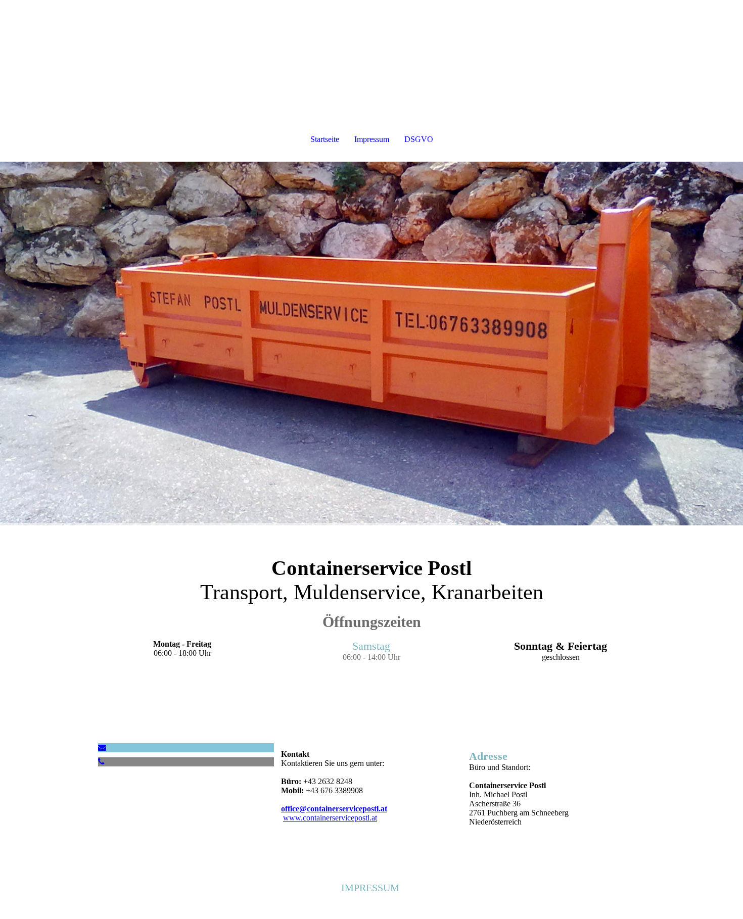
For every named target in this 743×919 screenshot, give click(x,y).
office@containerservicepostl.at (334, 808)
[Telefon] (101, 761)
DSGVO (418, 139)
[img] (371, 343)
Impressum (371, 139)
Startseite (324, 139)
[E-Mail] (102, 747)
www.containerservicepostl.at (330, 817)
